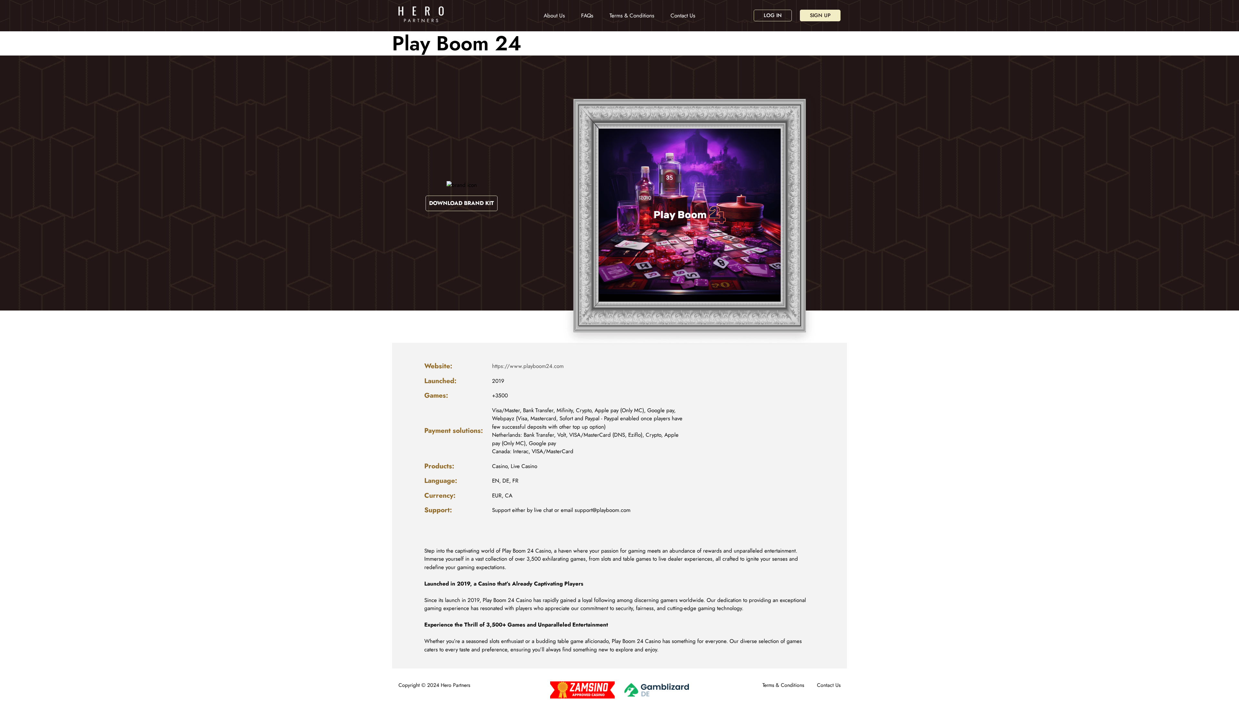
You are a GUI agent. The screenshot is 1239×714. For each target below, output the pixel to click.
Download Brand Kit (461, 203)
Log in (773, 15)
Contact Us (682, 15)
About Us (554, 15)
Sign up (820, 15)
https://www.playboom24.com (528, 366)
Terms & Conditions (631, 15)
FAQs (587, 15)
